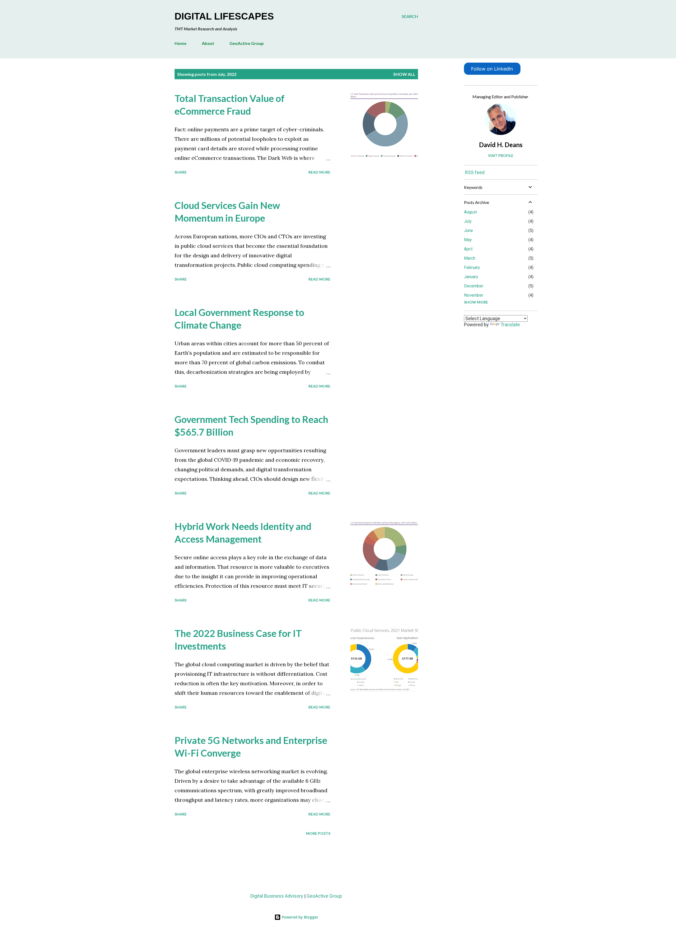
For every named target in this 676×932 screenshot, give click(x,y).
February (472, 267)
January (471, 276)
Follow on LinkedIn (492, 69)
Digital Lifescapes (224, 16)
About (208, 43)
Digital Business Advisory (276, 896)
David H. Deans (501, 144)
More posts (318, 833)
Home (180, 43)
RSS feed (475, 172)
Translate (510, 324)
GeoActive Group (246, 43)
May (468, 239)
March (469, 258)
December (473, 285)
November (473, 295)
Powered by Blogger (299, 917)
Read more (319, 172)
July (468, 221)
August (470, 212)
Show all (404, 74)
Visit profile (500, 155)
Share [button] (181, 172)
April (468, 248)
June (468, 230)
